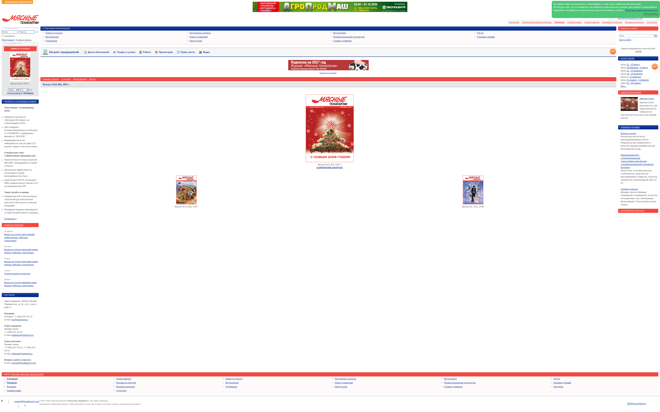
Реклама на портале (612, 22)
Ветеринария (52, 37)
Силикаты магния (629, 189)
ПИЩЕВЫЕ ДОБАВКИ (630, 127)
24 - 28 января (634, 83)
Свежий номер (574, 22)
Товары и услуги (126, 52)
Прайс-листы (188, 52)
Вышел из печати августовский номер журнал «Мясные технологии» (19, 237)
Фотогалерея (339, 33)
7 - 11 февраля (634, 77)
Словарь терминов (342, 41)
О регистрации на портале (17, 273)
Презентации (166, 52)
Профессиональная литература (349, 37)
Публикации (51, 41)
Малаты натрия (628, 133)
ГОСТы (480, 33)
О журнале (514, 22)
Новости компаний (198, 37)
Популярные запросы (200, 33)
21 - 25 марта (633, 64)
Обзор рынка (195, 41)
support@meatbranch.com (630, 18)
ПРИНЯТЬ (650, 14)
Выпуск (92, 79)
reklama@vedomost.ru (21, 354)
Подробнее (10, 219)
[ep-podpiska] (328, 69)
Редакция (11, 387)
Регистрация (8, 40)
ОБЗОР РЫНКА (627, 58)
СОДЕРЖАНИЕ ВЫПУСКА (329, 167)
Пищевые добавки (486, 37)
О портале (652, 22)
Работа (147, 52)
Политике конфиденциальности (641, 10)
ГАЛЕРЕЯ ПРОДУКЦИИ (631, 92)
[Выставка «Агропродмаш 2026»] (330, 11)
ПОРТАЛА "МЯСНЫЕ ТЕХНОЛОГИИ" (27, 374)
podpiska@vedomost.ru (22, 335)
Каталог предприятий (64, 52)
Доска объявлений (98, 52)
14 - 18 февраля (634, 74)
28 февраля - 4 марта (637, 67)
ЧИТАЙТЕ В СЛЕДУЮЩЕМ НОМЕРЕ (20, 102)
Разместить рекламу (328, 73)
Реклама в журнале (634, 22)
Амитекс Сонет (647, 98)
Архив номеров (592, 22)
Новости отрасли (54, 33)
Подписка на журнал (20, 49)
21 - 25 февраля (634, 71)
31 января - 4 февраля (638, 80)
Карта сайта (625, 40)
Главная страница (51, 79)
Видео (206, 52)
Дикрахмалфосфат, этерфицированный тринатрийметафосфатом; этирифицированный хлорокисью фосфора (637, 161)
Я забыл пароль (23, 40)
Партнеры (558, 387)
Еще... (623, 86)
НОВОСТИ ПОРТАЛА (13, 225)
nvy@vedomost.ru (19, 320)
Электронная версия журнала (537, 22)
